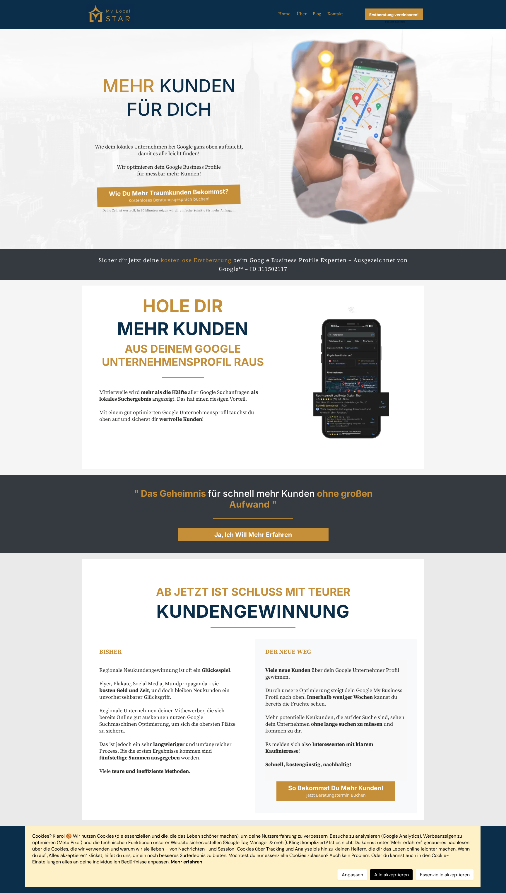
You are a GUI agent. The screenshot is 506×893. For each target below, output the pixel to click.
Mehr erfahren (186, 862)
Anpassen (352, 875)
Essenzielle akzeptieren (445, 875)
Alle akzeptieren (391, 875)
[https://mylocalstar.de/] (110, 14)
